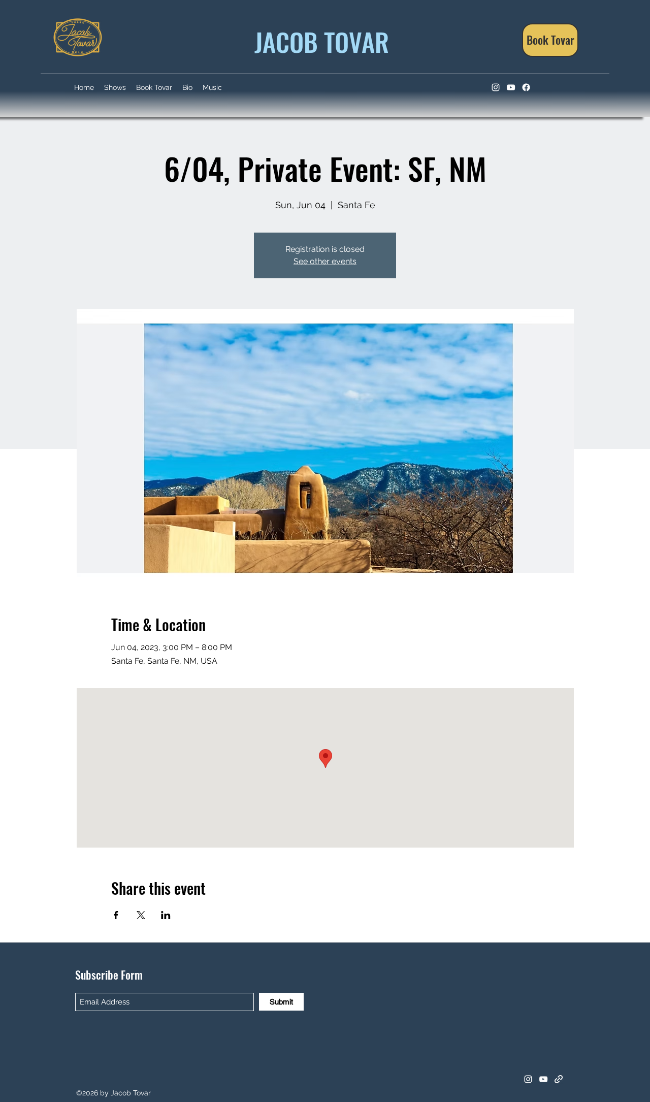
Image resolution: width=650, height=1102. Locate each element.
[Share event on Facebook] (116, 915)
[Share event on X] (141, 915)
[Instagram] (496, 87)
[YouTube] (511, 87)
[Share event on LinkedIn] (166, 915)
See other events (325, 261)
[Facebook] (526, 87)
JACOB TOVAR (318, 41)
